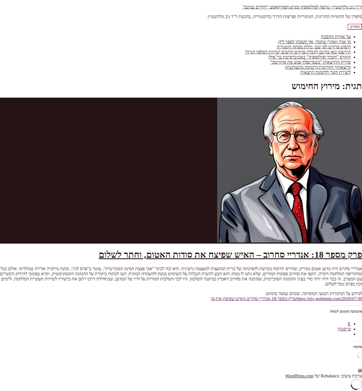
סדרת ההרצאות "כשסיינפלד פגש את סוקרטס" (310, 62)
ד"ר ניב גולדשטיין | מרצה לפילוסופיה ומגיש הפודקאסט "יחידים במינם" (302, 7)
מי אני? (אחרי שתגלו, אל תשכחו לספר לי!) (314, 41)
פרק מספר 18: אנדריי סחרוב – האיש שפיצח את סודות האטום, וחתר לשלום (230, 255)
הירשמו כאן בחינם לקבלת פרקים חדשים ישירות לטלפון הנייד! (298, 52)
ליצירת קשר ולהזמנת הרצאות (325, 72)
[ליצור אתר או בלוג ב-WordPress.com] (360, 370)
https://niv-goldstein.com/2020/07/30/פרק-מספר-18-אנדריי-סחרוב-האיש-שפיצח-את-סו (286, 298)
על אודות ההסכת (336, 36)
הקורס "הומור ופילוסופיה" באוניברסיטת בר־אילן (309, 57)
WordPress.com (299, 375)
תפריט (355, 27)
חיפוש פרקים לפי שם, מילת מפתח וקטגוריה (314, 46)
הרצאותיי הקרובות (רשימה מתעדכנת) (318, 67)
